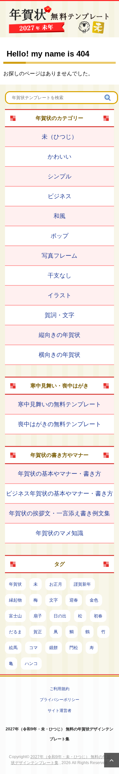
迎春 (73, 600)
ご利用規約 (59, 688)
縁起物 (15, 600)
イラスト (59, 295)
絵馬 (13, 647)
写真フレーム (59, 255)
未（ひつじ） (59, 136)
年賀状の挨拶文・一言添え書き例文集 (59, 513)
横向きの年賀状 (59, 354)
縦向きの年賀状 (59, 335)
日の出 (60, 615)
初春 (98, 615)
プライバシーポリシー (59, 699)
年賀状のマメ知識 (59, 533)
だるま (15, 631)
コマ (33, 647)
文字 (53, 600)
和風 (59, 216)
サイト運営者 (59, 710)
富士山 (15, 615)
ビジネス (59, 196)
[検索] (108, 97)
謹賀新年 (82, 584)
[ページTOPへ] (111, 760)
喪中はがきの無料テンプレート (59, 424)
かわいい (59, 156)
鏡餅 (53, 647)
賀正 (37, 631)
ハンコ (31, 663)
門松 (73, 647)
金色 (94, 600)
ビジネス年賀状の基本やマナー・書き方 (59, 493)
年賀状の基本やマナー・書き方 (59, 473)
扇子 (37, 615)
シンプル (59, 176)
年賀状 (15, 584)
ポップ (59, 236)
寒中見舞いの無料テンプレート (59, 404)
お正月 (55, 584)
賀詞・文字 (59, 315)
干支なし (59, 275)
